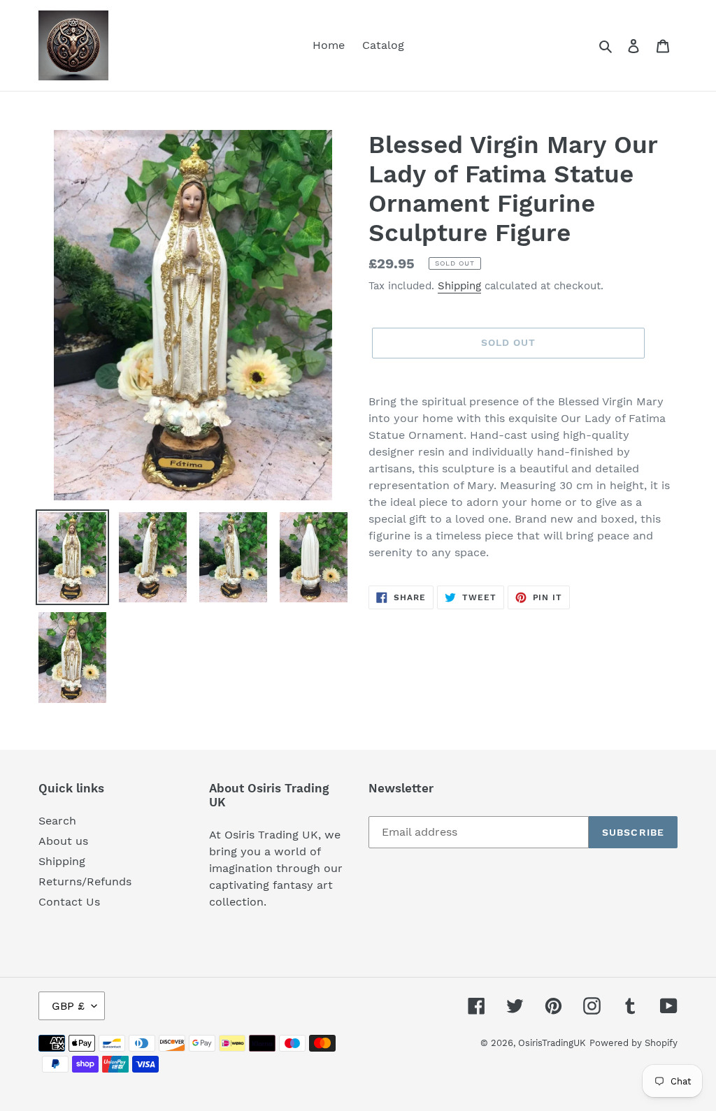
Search (57, 820)
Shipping (459, 285)
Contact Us (69, 901)
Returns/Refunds (84, 881)
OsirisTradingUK (552, 1043)
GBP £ (68, 1005)
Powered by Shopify (633, 1043)
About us (63, 841)
